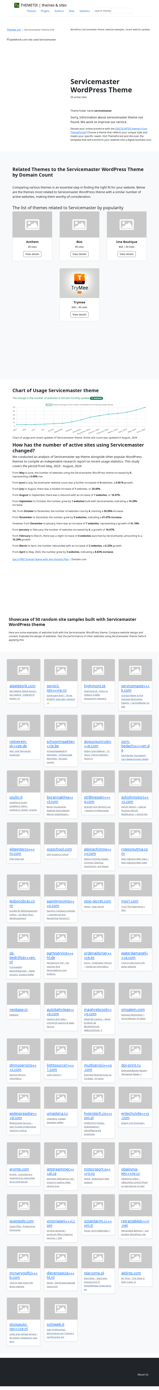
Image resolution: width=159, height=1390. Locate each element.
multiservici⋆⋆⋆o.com (98, 1067)
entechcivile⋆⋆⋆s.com (135, 1115)
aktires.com (131, 1272)
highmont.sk (95, 685)
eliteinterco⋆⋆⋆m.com (22, 851)
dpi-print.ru (131, 1065)
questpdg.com (21, 1221)
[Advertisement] (111, 54)
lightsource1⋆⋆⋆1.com (60, 1067)
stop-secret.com (97, 901)
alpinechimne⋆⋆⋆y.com (97, 851)
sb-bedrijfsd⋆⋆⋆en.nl (22, 957)
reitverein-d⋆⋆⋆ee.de (18, 743)
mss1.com (129, 901)
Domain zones (142, 1368)
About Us (143, 1374)
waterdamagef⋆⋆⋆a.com (134, 955)
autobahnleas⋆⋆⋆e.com (60, 1011)
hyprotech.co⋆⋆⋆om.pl (98, 1115)
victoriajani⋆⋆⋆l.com (61, 1223)
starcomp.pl (94, 1272)
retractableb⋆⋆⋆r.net (135, 1223)
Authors (59, 11)
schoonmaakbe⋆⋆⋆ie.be (61, 743)
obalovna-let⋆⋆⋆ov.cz (130, 1171)
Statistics (85, 11)
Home (96, 1368)
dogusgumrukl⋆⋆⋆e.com (97, 743)
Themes (31, 11)
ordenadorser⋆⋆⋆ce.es (97, 955)
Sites (72, 11)
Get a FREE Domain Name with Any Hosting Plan (40, 559)
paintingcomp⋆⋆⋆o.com (60, 903)
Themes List (14, 29)
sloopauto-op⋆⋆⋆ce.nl (18, 1326)
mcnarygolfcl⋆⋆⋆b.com (23, 1275)
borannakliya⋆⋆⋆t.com (60, 799)
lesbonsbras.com (22, 903)
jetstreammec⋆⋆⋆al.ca (60, 1171)
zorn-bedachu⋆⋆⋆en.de (135, 746)
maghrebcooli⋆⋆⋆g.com (98, 1011)
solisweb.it (55, 1324)
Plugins (45, 11)
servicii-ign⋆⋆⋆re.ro (56, 688)
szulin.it (16, 797)
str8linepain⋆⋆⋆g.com (97, 799)
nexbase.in (18, 1009)
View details (32, 254)
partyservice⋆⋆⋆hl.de (60, 955)
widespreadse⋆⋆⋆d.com (23, 1115)
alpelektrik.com (22, 685)
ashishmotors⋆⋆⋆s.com (135, 799)
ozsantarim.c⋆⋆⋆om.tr (98, 1223)
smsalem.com (133, 1009)
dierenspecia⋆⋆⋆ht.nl (60, 1275)
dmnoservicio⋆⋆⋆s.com (22, 1067)
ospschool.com (59, 849)
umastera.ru (57, 1113)
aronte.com (19, 1169)
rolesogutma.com (134, 851)
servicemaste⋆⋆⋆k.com (135, 688)
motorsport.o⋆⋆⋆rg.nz (97, 1171)
